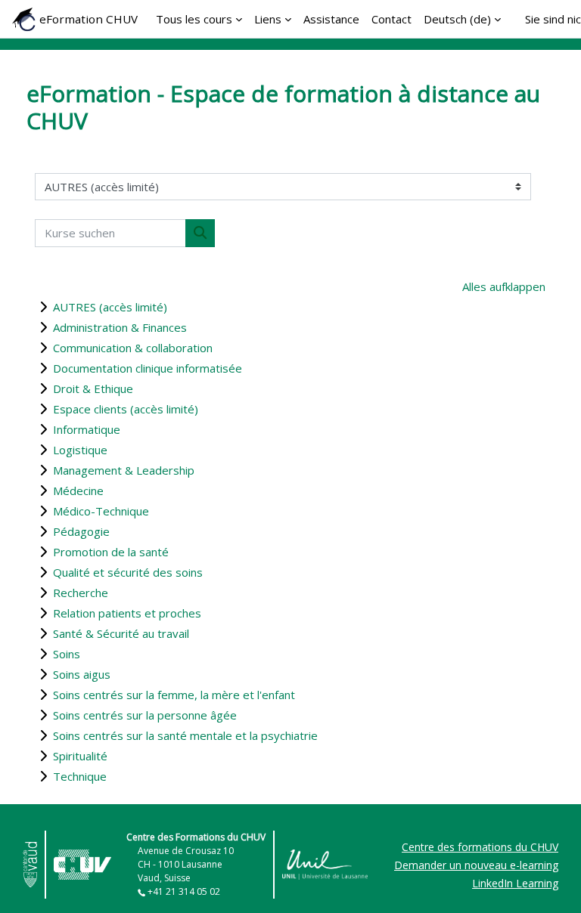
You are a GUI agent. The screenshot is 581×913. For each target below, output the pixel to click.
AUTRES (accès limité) (110, 306)
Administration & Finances (120, 327)
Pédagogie (81, 531)
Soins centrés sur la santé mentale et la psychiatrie (185, 735)
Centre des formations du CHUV (480, 847)
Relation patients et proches (127, 613)
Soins (66, 653)
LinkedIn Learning (515, 883)
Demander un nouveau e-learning (476, 865)
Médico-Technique (101, 510)
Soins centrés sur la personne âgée (145, 715)
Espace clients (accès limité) (125, 408)
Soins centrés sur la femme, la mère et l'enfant (174, 694)
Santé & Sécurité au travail (121, 633)
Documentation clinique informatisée (147, 368)
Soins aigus (81, 674)
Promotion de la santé (111, 551)
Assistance (331, 18)
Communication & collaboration (133, 347)
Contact (391, 18)
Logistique (80, 449)
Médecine (78, 490)
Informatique (86, 429)
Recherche (80, 592)
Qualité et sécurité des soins (128, 572)
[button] (546, 880)
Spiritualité (80, 755)
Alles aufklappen (503, 286)
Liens (267, 18)
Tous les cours (194, 18)
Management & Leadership (123, 470)
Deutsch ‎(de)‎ (457, 18)
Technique (80, 776)
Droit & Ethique (93, 388)
